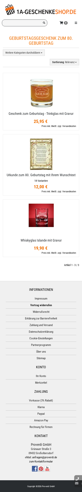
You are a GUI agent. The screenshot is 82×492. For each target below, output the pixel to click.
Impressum (41, 298)
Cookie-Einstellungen (41, 338)
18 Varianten (41, 180)
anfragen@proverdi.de (44, 457)
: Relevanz (63, 62)
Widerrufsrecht (41, 312)
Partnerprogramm (41, 345)
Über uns (41, 351)
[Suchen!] (44, 23)
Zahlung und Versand (41, 325)
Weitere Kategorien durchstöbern (23, 52)
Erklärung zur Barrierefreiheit (41, 318)
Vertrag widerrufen (41, 305)
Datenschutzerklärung (41, 331)
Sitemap (41, 358)
